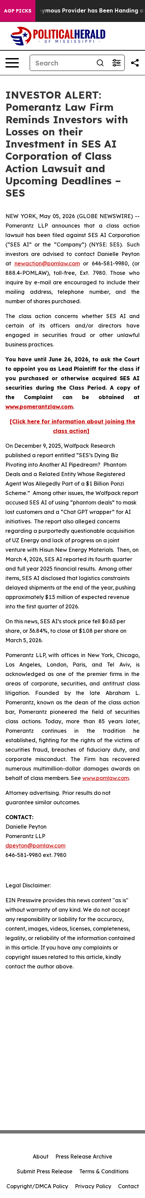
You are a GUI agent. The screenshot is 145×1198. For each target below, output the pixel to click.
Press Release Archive (83, 1156)
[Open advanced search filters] (116, 63)
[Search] (100, 63)
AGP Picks (17, 11)
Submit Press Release (44, 1171)
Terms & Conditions (103, 1171)
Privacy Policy (93, 1186)
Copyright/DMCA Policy (37, 1186)
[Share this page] (135, 63)
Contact (128, 1186)
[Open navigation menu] (12, 63)
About (41, 1156)
